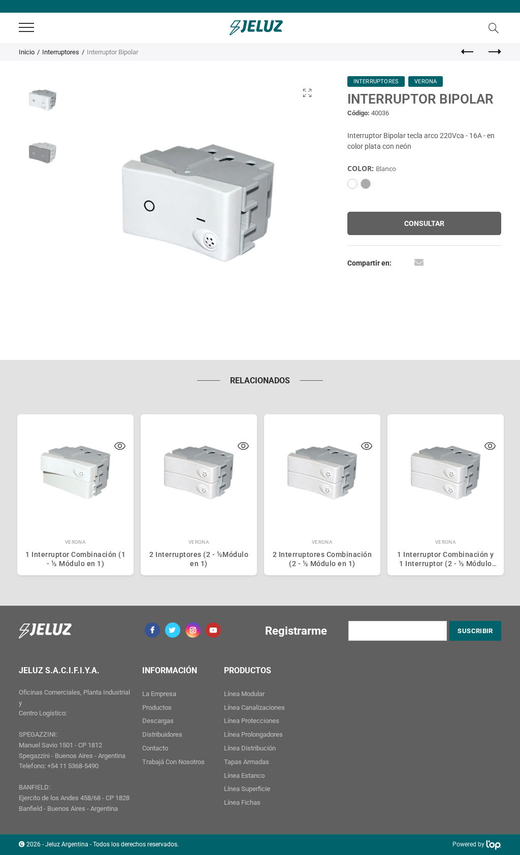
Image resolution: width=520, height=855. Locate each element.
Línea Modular (244, 694)
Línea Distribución (250, 748)
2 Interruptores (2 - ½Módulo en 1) (198, 559)
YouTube (213, 630)
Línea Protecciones (251, 721)
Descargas (158, 721)
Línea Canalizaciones (254, 707)
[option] (198, 203)
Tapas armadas (246, 762)
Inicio (27, 52)
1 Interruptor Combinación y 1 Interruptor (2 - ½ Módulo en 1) (445, 559)
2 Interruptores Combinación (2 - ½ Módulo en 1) (322, 559)
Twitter (172, 630)
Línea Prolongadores (253, 734)
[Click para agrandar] (307, 92)
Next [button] (298, 202)
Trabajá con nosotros (173, 762)
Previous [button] (99, 202)
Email (419, 262)
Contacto (155, 748)
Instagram (193, 630)
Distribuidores (162, 734)
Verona (75, 542)
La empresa (159, 694)
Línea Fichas (242, 802)
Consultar (424, 223)
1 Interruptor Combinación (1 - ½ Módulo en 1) (75, 559)
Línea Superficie (247, 789)
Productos (157, 707)
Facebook (152, 630)
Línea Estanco (244, 775)
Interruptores (60, 52)
